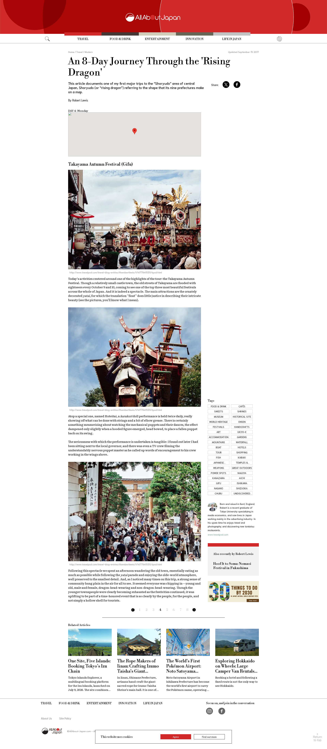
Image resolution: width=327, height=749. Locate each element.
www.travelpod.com (218, 534)
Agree (176, 736)
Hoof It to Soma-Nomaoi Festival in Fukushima (232, 566)
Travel (83, 39)
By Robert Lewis (78, 100)
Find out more (209, 736)
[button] (134, 131)
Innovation (195, 39)
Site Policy (65, 718)
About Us (46, 718)
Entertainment (157, 39)
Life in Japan (231, 39)
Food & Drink (120, 39)
